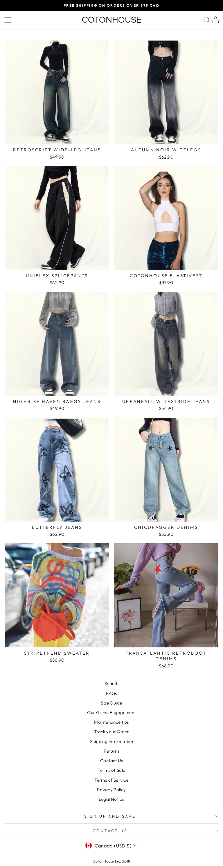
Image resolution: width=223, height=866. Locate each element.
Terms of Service (111, 780)
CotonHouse (111, 19)
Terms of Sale (111, 770)
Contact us (110, 830)
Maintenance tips (111, 722)
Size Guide (111, 703)
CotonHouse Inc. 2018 (111, 861)
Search (111, 683)
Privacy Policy (111, 789)
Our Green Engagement (111, 712)
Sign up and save (110, 816)
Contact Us (111, 760)
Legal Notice (112, 799)
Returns (111, 751)
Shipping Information (111, 741)
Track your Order (111, 731)
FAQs (111, 693)
